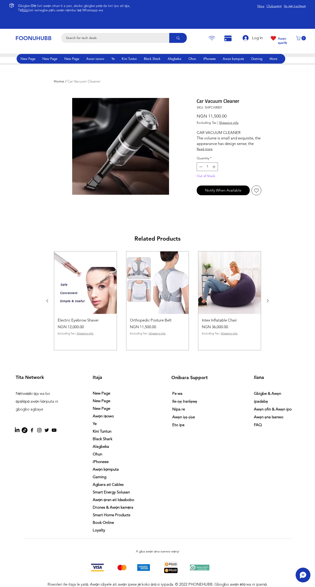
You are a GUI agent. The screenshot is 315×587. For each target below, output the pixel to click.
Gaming (99, 477)
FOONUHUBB (33, 38)
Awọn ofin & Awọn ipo (273, 409)
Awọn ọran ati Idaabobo (113, 499)
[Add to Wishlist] (256, 190)
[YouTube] (54, 430)
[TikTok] (24, 430)
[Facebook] (32, 430)
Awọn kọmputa (106, 469)
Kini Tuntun (102, 431)
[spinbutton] (207, 167)
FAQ (258, 424)
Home (59, 81)
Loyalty (99, 530)
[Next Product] (267, 301)
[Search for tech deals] (178, 38)
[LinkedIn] (17, 430)
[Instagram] (39, 430)
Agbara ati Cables (108, 484)
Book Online (103, 522)
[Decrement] (200, 167)
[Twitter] (47, 430)
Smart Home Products (111, 515)
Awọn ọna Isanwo (269, 417)
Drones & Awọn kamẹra (113, 507)
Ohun (97, 454)
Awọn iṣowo (103, 416)
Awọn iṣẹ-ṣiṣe (183, 417)
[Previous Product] (47, 301)
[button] (301, 38)
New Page (101, 393)
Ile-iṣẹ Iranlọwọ (184, 401)
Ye (95, 423)
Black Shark (102, 439)
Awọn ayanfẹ (282, 40)
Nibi (25, 10)
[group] (157, 300)
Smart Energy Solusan (111, 492)
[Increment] (214, 167)
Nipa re (178, 409)
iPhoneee (101, 461)
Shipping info (228, 123)
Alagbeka (101, 446)
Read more (205, 149)
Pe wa (177, 393)
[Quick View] (85, 282)
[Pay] (212, 38)
